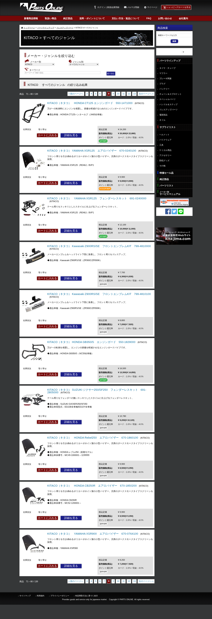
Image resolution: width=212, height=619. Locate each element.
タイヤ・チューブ (167, 68)
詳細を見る (71, 135)
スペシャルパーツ (167, 99)
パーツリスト (166, 185)
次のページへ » (146, 94)
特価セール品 (166, 173)
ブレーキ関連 (165, 78)
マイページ (152, 7)
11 (123, 94)
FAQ (148, 18)
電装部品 (163, 115)
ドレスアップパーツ (64, 28)
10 (118, 94)
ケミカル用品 (165, 150)
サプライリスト (168, 127)
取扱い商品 (50, 18)
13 (134, 94)
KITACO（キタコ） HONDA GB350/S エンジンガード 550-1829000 (91, 342)
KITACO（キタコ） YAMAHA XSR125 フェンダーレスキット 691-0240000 (96, 198)
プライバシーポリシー (59, 596)
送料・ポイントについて (92, 18)
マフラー (163, 73)
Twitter (174, 211)
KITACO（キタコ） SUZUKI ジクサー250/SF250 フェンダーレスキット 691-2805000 (96, 391)
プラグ (162, 84)
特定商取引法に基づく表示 (86, 596)
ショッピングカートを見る (178, 7)
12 (129, 94)
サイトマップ (25, 596)
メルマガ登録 (133, 7)
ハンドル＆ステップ (168, 104)
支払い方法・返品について (125, 18)
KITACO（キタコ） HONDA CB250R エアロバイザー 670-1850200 (92, 485)
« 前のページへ (76, 94)
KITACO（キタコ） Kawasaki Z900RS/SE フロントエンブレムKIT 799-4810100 (99, 294)
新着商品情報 (31, 18)
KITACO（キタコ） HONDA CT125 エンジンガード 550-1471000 (90, 103)
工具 (161, 145)
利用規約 (40, 596)
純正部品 (68, 18)
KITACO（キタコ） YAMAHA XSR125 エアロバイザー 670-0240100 (91, 150)
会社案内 (183, 18)
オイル (162, 120)
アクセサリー (165, 155)
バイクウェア (165, 140)
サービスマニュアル (170, 193)
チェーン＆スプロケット (170, 94)
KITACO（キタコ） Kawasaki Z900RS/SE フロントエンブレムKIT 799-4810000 (99, 246)
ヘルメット (164, 135)
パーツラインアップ (45, 28)
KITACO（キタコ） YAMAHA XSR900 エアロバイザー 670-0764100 (92, 533)
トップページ (29, 28)
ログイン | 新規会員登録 (108, 7)
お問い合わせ (165, 18)
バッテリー (164, 89)
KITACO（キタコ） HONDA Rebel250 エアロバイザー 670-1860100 (92, 437)
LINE (181, 211)
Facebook (168, 211)
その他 (162, 166)
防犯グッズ (164, 161)
